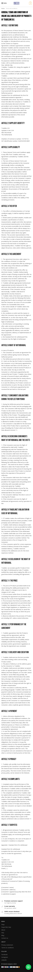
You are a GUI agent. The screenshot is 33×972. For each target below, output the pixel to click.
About (3, 930)
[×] (28, 967)
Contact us (4, 938)
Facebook (4, 954)
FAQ (2, 933)
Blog (2, 935)
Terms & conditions (7, 948)
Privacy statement (7, 945)
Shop (2, 924)
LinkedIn (4, 960)
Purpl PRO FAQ (6, 927)
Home (3, 8)
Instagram (4, 957)
